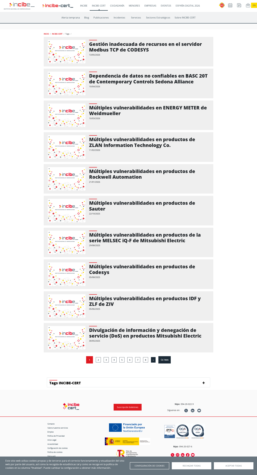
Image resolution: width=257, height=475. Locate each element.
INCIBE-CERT (99, 5)
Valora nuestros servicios (57, 428)
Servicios (136, 17)
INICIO (46, 34)
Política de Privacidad (56, 436)
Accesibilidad (52, 444)
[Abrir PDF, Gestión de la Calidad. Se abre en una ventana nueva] (198, 431)
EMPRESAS (150, 5)
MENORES (134, 5)
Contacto (51, 424)
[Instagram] (177, 455)
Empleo (50, 432)
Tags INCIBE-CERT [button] (65, 383)
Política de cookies (54, 452)
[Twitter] (186, 410)
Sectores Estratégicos (158, 17)
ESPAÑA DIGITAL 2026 (188, 5)
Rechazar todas (192, 465)
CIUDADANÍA (117, 5)
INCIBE (83, 5)
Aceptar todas (233, 465)
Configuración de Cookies (149, 465)
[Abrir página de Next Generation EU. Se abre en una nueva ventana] (127, 428)
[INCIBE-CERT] (71, 406)
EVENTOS (166, 5)
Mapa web (51, 456)
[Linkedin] (192, 410)
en (254, 5)
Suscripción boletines (127, 407)
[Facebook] (187, 455)
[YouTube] (199, 410)
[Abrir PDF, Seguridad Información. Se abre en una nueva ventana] (182, 431)
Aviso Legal (51, 440)
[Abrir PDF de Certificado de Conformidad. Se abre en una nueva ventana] (169, 431)
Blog (86, 17)
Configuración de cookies (57, 448)
